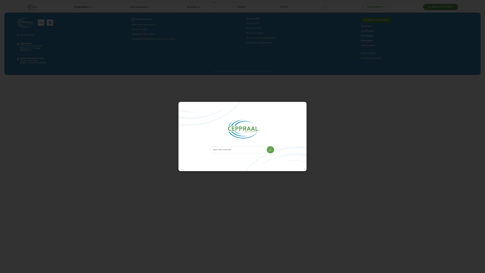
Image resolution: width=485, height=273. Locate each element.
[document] (242, 136)
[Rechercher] (242, 136)
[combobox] (238, 149)
